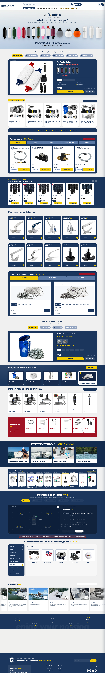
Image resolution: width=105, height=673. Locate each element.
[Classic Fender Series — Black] (5, 33)
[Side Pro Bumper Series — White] (84, 32)
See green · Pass (50, 500)
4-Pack (11, 200)
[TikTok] (93, 670)
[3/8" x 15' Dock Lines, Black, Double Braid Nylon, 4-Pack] (15, 189)
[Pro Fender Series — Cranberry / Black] (53, 32)
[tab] (58, 70)
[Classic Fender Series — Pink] (19, 33)
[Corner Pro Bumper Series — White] (98, 32)
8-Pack (15, 200)
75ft (68, 349)
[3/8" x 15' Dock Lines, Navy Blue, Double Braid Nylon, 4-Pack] (29, 189)
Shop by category (29, 8)
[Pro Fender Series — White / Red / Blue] (48, 32)
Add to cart (47, 310)
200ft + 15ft (28, 304)
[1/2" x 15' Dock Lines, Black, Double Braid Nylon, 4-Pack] (43, 189)
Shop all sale (13, 431)
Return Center (49, 672)
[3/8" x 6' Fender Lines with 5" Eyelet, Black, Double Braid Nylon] (72, 189)
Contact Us (48, 668)
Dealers (59, 672)
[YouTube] (96, 670)
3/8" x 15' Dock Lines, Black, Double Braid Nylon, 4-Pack (14, 196)
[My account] (99, 4)
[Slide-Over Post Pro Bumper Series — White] (91, 32)
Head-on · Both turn (77, 500)
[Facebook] (88, 670)
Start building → (91, 367)
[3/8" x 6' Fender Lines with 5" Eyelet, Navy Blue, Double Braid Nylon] (87, 189)
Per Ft (59, 349)
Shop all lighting (90, 470)
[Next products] (94, 435)
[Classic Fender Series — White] (9, 33)
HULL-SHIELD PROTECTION (43, 8)
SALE (80, 8)
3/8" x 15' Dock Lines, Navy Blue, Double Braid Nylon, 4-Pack (29, 196)
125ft (77, 349)
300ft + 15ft (58, 307)
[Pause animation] (57, 507)
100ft (72, 349)
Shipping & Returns (50, 670)
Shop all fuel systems (89, 138)
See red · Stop (63, 500)
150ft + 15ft (21, 304)
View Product (89, 91)
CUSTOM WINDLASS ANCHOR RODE (68, 8)
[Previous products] (91, 435)
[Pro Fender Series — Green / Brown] (38, 32)
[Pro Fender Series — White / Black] (33, 32)
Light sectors (37, 500)
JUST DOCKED (54, 8)
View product (14, 169)
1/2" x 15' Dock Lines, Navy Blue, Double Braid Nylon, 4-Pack (58, 196)
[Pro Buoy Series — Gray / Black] (60, 33)
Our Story (60, 668)
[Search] (72, 4)
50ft (63, 349)
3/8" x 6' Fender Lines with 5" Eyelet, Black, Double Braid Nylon (72, 196)
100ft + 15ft (14, 304)
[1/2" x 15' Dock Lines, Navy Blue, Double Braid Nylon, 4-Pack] (58, 189)
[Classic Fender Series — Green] (14, 33)
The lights (26, 500)
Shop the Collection (89, 100)
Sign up (93, 660)
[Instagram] (90, 670)
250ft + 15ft (86, 304)
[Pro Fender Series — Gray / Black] (28, 32)
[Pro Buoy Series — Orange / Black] (77, 33)
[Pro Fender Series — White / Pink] (43, 32)
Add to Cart (70, 91)
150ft (82, 349)
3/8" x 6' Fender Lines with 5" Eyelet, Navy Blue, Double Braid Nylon (87, 196)
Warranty (60, 670)
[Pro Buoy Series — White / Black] (68, 33)
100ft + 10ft (58, 304)
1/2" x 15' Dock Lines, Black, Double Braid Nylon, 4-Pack (43, 196)
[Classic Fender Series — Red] (24, 33)
